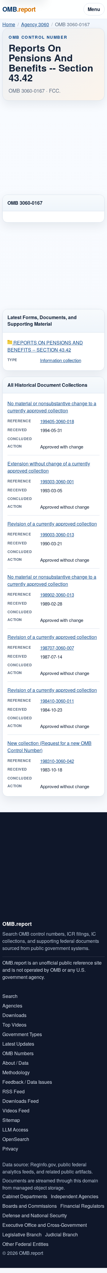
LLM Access (15, 1129)
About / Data (15, 1062)
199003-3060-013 (57, 534)
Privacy (10, 1148)
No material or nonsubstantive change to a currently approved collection (51, 407)
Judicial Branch (61, 1234)
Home (8, 24)
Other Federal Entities (25, 1244)
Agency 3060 (35, 24)
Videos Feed (15, 1110)
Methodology (16, 1072)
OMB (19, 9)
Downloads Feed (20, 1100)
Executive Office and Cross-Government (44, 1224)
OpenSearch (15, 1139)
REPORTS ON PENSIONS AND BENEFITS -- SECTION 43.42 (45, 346)
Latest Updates (18, 1043)
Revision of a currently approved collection (52, 523)
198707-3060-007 (57, 648)
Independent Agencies (74, 1196)
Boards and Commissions (29, 1205)
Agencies (12, 1005)
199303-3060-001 (57, 481)
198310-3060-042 (57, 761)
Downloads (14, 1015)
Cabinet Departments (24, 1196)
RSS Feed (13, 1091)
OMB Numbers (18, 1053)
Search (10, 996)
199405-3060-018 (57, 421)
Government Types (22, 1034)
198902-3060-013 (57, 595)
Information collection (60, 360)
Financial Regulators (82, 1205)
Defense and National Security (34, 1215)
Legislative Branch (22, 1234)
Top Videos (14, 1024)
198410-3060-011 (57, 701)
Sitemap (11, 1120)
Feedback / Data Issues (27, 1081)
